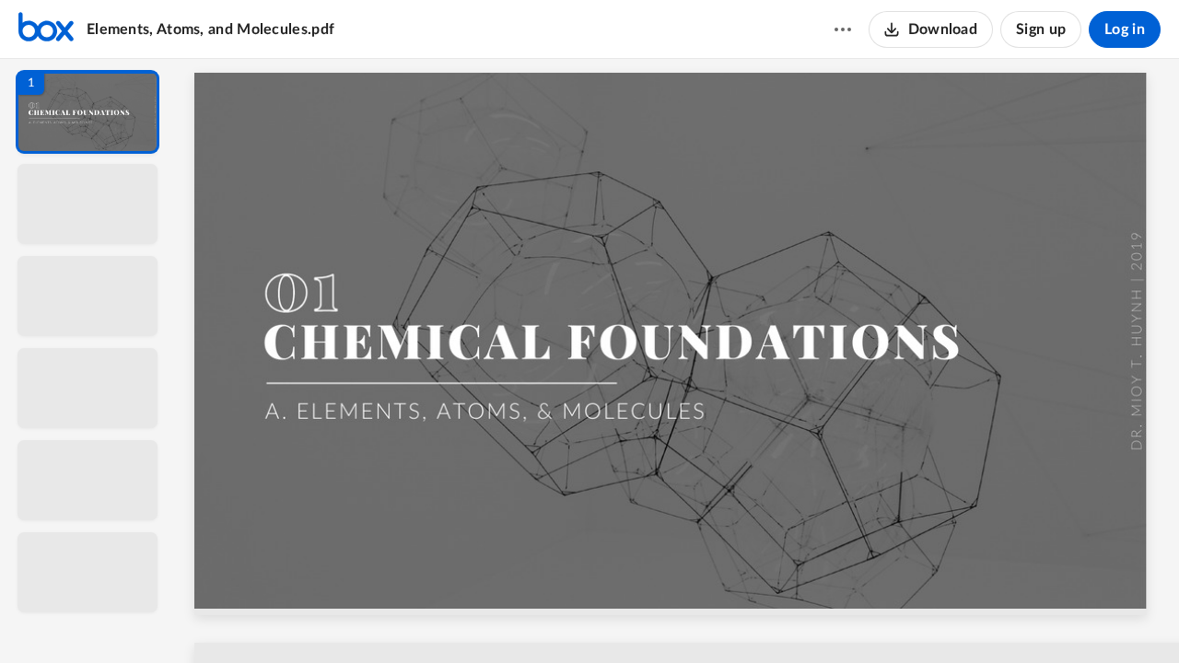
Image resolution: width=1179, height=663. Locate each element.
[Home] (46, 29)
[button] (87, 112)
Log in (1124, 29)
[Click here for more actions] (842, 29)
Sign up (1041, 29)
